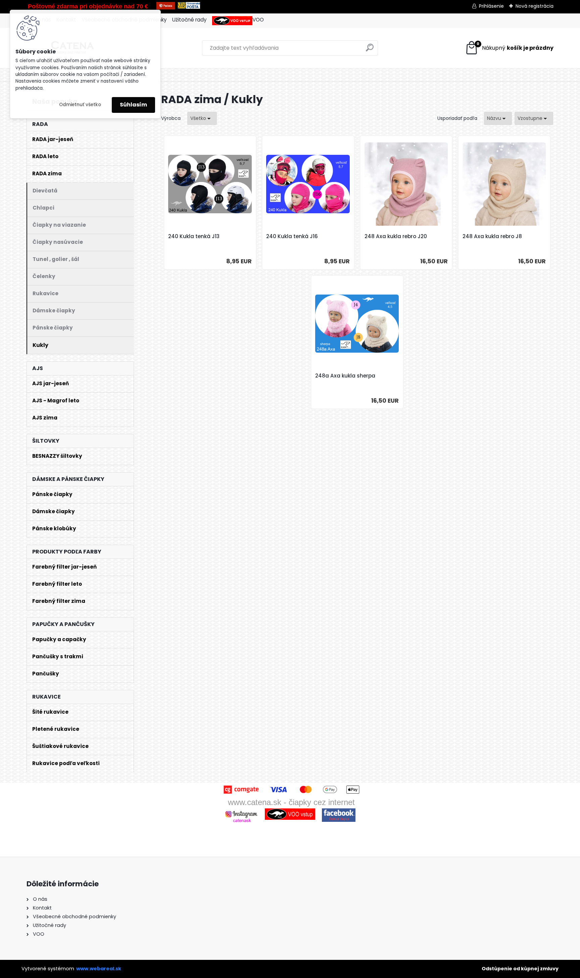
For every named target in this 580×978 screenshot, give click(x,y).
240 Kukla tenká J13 (194, 236)
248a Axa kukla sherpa (345, 375)
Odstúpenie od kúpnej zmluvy (520, 968)
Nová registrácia (534, 6)
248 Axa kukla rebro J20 (396, 236)
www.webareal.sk (98, 968)
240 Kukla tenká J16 (292, 236)
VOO (258, 19)
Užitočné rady (189, 19)
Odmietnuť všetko (80, 104)
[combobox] (498, 118)
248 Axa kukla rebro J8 (492, 236)
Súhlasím (133, 104)
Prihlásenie (491, 6)
